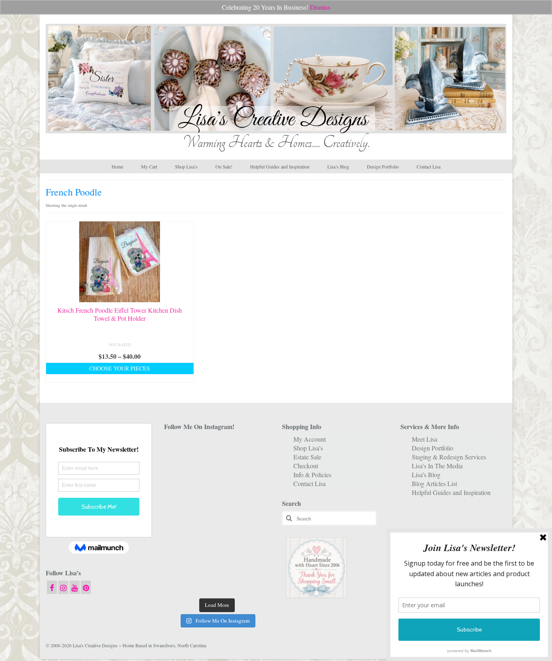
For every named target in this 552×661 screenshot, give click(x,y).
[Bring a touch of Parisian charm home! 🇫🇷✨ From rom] (180, 560)
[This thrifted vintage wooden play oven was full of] (253, 560)
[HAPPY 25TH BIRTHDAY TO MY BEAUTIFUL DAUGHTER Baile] (216, 448)
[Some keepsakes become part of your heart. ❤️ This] (253, 471)
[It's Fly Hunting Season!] (253, 515)
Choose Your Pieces (119, 368)
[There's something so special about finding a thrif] (216, 538)
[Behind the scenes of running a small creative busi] (180, 448)
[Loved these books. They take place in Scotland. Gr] (216, 471)
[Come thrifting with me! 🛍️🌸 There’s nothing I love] (253, 448)
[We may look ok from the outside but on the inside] (180, 471)
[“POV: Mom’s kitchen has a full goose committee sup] (180, 582)
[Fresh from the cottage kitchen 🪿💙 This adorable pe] (216, 582)
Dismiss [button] (320, 7)
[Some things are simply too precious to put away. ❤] (253, 538)
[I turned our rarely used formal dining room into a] (180, 515)
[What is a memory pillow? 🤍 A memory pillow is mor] (180, 538)
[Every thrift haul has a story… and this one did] (216, 515)
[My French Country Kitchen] (180, 493)
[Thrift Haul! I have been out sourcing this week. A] (216, 560)
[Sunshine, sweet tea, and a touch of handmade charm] (253, 493)
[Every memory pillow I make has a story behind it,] (216, 493)
